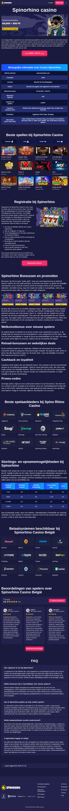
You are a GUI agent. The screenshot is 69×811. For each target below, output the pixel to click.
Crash (42, 141)
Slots (58, 141)
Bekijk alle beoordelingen (34, 648)
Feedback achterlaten (57, 600)
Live (24, 141)
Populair (8, 141)
